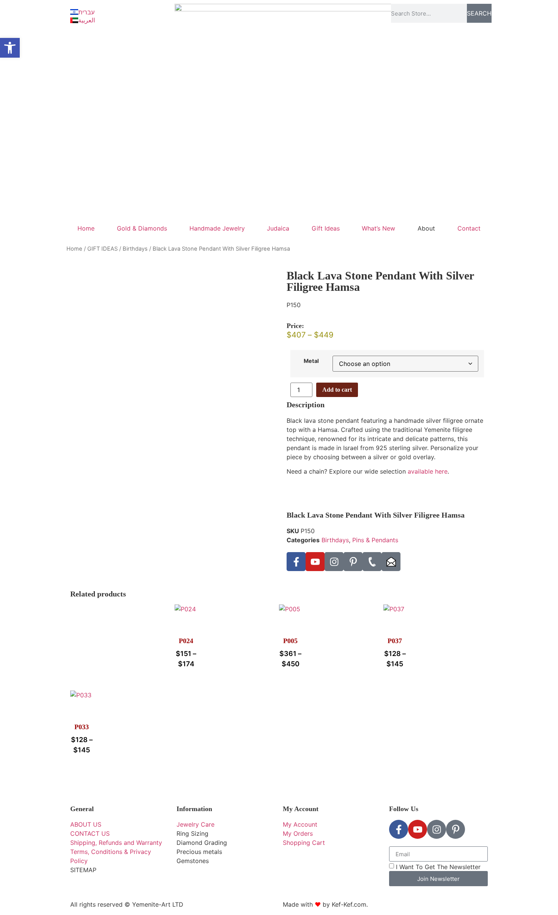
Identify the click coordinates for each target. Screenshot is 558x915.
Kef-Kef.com (349, 904)
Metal (311, 361)
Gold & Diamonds (142, 228)
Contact (469, 228)
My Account (300, 809)
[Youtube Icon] (315, 561)
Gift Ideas (326, 228)
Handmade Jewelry (217, 228)
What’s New (378, 228)
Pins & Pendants (375, 540)
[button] (10, 48)
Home (86, 228)
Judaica (278, 228)
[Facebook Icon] (296, 561)
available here (428, 471)
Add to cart (337, 389)
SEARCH (479, 13)
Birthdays (135, 248)
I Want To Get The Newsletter (438, 867)
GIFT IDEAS (102, 248)
